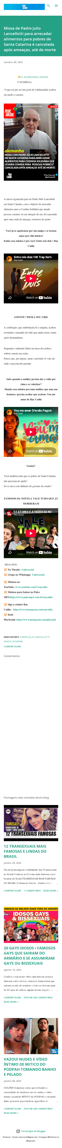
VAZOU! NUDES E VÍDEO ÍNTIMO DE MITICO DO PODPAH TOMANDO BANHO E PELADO (30, 1066)
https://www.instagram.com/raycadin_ (33, 609)
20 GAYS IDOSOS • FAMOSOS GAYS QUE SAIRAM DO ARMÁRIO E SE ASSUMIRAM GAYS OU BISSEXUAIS (29, 955)
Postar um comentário (38, 997)
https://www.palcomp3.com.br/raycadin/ (32, 597)
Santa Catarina (13, 641)
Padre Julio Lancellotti (35, 636)
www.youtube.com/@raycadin (31, 587)
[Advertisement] (31, 763)
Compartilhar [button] (12, 646)
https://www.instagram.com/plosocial (36, 619)
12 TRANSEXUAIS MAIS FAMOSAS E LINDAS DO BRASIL (25, 851)
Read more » (50, 890)
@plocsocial (27, 569)
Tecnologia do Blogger (33, 1131)
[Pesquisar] (49, 6)
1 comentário (32, 890)
